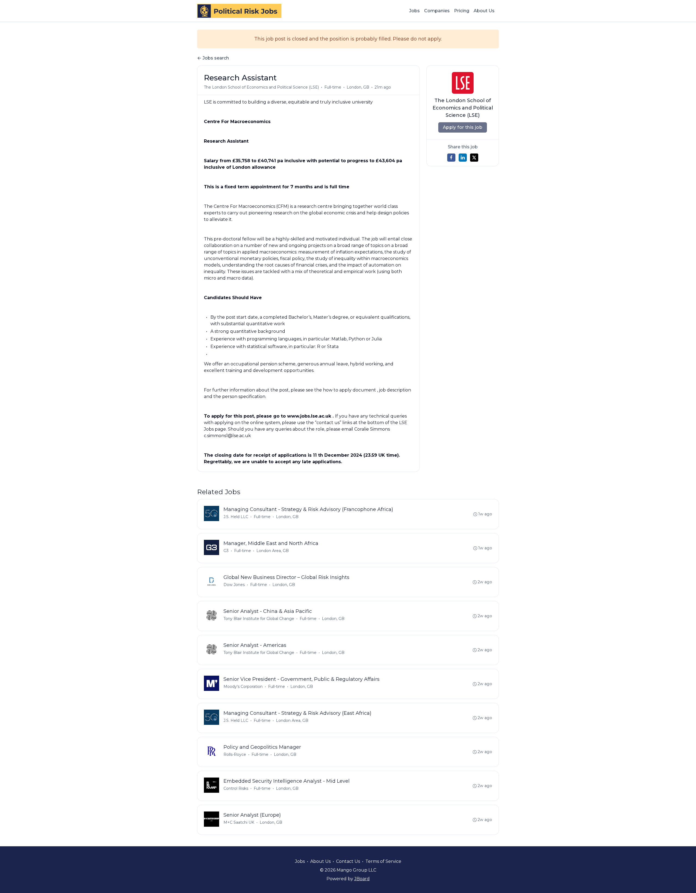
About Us (484, 10)
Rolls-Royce (234, 754)
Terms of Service (383, 861)
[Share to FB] (451, 157)
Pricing (461, 10)
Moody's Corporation (243, 686)
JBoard (362, 878)
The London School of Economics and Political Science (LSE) (261, 87)
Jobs (414, 10)
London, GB (358, 87)
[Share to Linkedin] (463, 157)
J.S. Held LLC (235, 516)
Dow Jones (234, 584)
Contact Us (348, 861)
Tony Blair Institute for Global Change (258, 618)
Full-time (332, 87)
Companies (437, 10)
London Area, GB (272, 550)
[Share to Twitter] (474, 157)
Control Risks (235, 788)
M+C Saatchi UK (238, 822)
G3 (226, 550)
